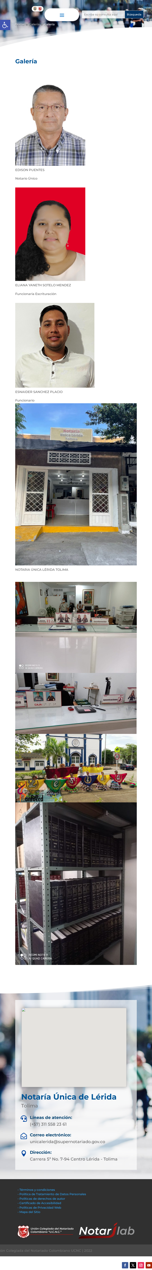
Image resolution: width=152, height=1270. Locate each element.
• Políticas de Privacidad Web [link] (39, 1207)
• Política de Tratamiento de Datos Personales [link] (52, 1194)
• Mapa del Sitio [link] (29, 1212)
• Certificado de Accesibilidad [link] (39, 1203)
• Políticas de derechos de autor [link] (41, 1199)
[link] (5, 25)
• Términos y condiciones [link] (36, 1190)
